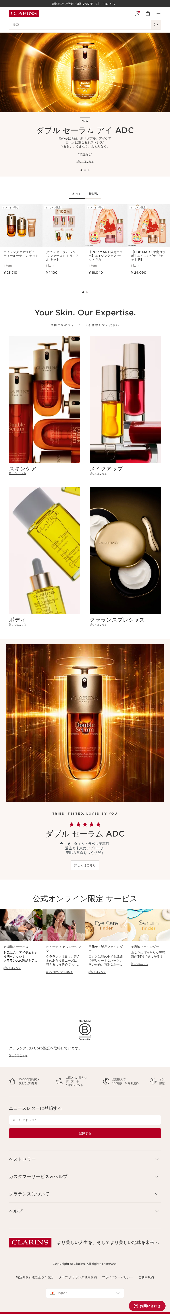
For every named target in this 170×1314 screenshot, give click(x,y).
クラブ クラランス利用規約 (78, 1288)
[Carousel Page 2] (85, 170)
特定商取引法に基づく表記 (34, 1288)
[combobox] (85, 1305)
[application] (21, 943)
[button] (85, 1170)
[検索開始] (156, 25)
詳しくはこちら (85, 161)
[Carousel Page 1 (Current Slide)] (81, 170)
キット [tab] (76, 194)
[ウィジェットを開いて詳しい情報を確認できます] (147, 1306)
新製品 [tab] (93, 194)
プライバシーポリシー (117, 1288)
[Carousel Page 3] (88, 170)
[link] (44, 473)
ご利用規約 (146, 1288)
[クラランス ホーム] (24, 13)
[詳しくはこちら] (85, 72)
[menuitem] (137, 13)
